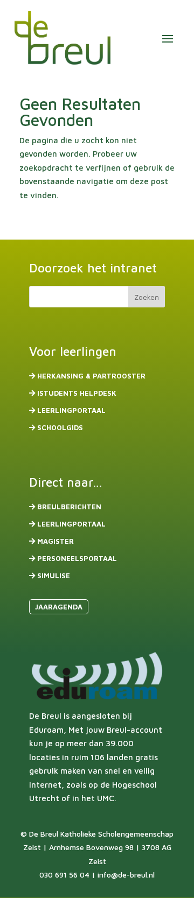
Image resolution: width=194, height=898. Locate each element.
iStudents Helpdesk (76, 393)
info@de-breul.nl (126, 874)
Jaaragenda (58, 606)
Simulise (53, 575)
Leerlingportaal (71, 410)
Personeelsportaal (77, 558)
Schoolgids (60, 427)
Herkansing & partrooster (91, 375)
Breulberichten (69, 506)
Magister (55, 541)
